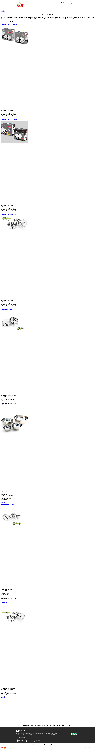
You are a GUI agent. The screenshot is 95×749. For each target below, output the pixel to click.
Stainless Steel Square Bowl (9, 24)
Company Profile (59, 6)
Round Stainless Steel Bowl (8, 407)
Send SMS (29, 740)
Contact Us (75, 6)
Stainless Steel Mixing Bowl (8, 214)
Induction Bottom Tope (7, 504)
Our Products (68, 6)
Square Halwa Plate (6, 309)
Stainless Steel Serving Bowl (9, 119)
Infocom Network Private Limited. (89, 748)
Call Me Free (38, 740)
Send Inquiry (3, 117)
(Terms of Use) (91, 747)
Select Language (74, 2)
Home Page (51, 6)
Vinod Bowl (4, 602)
